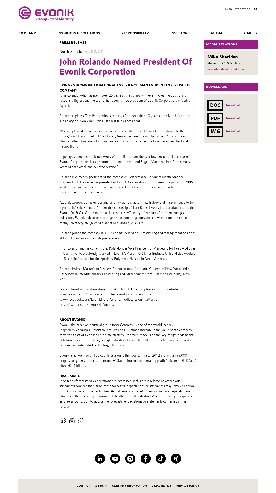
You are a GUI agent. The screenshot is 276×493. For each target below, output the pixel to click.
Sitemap (101, 485)
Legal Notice (161, 485)
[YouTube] (115, 459)
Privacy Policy (187, 485)
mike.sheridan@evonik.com (225, 69)
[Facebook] (146, 459)
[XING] (176, 459)
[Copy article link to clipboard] (80, 420)
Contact (83, 485)
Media (217, 33)
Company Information (129, 485)
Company (27, 33)
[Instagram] (130, 459)
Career (251, 33)
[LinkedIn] (100, 459)
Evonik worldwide (237, 9)
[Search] (256, 9)
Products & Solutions (79, 33)
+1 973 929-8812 (228, 63)
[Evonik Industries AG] (46, 13)
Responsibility (135, 33)
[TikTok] (161, 459)
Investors (180, 33)
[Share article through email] (72, 420)
